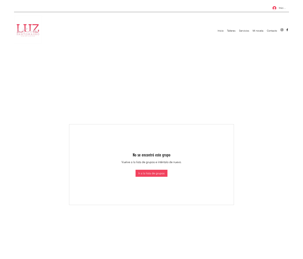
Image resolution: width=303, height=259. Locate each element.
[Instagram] (282, 30)
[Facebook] (287, 30)
